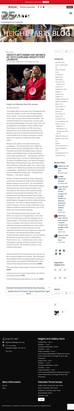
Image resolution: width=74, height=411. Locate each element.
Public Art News (60, 136)
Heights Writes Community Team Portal (50, 385)
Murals (58, 126)
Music (57, 104)
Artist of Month (60, 70)
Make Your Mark (60, 101)
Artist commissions (61, 65)
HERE (23, 275)
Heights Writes (19, 61)
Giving (57, 92)
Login (41, 399)
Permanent (60, 129)
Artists (13, 61)
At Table (58, 74)
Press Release (60, 121)
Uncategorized (60, 153)
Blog (56, 77)
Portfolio (58, 119)
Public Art (58, 124)
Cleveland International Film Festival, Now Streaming (25, 288)
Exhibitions (58, 89)
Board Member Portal (45, 393)
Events (57, 87)
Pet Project (59, 114)
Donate (4, 385)
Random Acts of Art (33, 61)
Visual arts (58, 155)
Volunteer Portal (43, 395)
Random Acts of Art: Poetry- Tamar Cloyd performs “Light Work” (29, 292)
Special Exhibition (61, 148)
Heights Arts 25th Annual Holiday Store (63, 168)
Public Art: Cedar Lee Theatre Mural (63, 237)
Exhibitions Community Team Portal (49, 390)
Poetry (26, 61)
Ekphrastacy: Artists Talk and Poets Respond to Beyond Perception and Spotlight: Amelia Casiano (63, 222)
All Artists (58, 62)
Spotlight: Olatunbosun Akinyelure (62, 179)
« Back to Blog (9, 52)
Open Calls (58, 106)
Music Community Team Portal (47, 388)
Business (59, 84)
